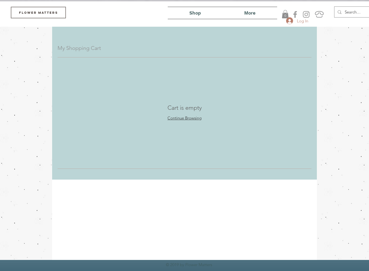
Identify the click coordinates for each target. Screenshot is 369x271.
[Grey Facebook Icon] (295, 14)
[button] (285, 14)
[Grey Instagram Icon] (306, 14)
